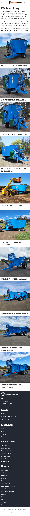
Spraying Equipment (6, 450)
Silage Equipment (5, 461)
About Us (3, 434)
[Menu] (2, 2)
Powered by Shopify (22, 509)
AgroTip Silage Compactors (7, 491)
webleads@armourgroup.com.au (8, 416)
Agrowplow (4, 502)
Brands (3, 431)
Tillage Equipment (5, 448)
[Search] (24, 2)
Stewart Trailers (4, 470)
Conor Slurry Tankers (6, 483)
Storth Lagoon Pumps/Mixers (8, 486)
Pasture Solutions (5, 445)
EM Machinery (4, 475)
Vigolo (2, 472)
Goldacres (3, 494)
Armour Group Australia (12, 509)
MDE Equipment (5, 504)
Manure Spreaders (5, 458)
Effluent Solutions (5, 456)
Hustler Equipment (5, 488)
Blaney (2, 480)
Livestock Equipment (6, 453)
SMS (2, 499)
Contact (3, 437)
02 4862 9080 (4, 409)
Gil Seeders (3, 478)
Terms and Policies (15, 512)
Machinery (3, 428)
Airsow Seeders (4, 496)
